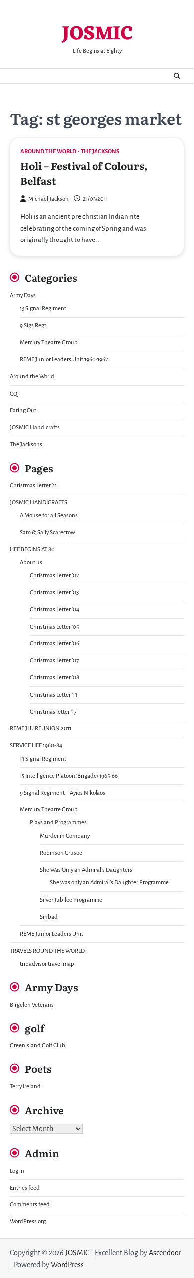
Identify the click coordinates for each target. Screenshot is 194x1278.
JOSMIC (97, 34)
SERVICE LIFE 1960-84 (36, 745)
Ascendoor (165, 1253)
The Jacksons (100, 151)
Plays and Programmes (58, 822)
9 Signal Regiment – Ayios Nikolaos (62, 793)
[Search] (176, 76)
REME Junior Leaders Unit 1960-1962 (64, 359)
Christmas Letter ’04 (54, 609)
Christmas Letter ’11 (33, 485)
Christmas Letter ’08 (54, 677)
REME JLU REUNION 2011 (40, 728)
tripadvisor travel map (47, 964)
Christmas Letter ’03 (54, 592)
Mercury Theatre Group (49, 342)
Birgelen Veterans (32, 1005)
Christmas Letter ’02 (54, 575)
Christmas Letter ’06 (54, 643)
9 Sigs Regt (33, 325)
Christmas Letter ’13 (53, 695)
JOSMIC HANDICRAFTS (38, 502)
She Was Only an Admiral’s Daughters (86, 870)
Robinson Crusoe (61, 853)
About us (31, 562)
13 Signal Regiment (43, 308)
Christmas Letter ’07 (54, 660)
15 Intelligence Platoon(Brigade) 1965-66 (69, 776)
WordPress (67, 1265)
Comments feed (30, 1204)
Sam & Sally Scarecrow (47, 532)
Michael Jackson (48, 199)
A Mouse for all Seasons (49, 515)
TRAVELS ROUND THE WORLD (47, 951)
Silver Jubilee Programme (71, 900)
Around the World (48, 151)
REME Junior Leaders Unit (51, 934)
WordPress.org (28, 1221)
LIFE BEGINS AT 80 (32, 549)
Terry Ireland (25, 1086)
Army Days (23, 295)
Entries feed (25, 1188)
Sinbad (49, 917)
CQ (13, 394)
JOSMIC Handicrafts (35, 427)
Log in (17, 1171)
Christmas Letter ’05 (54, 627)
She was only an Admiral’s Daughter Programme (109, 882)
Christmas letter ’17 (53, 712)
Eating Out (23, 410)
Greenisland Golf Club (37, 1045)
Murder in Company (65, 836)
